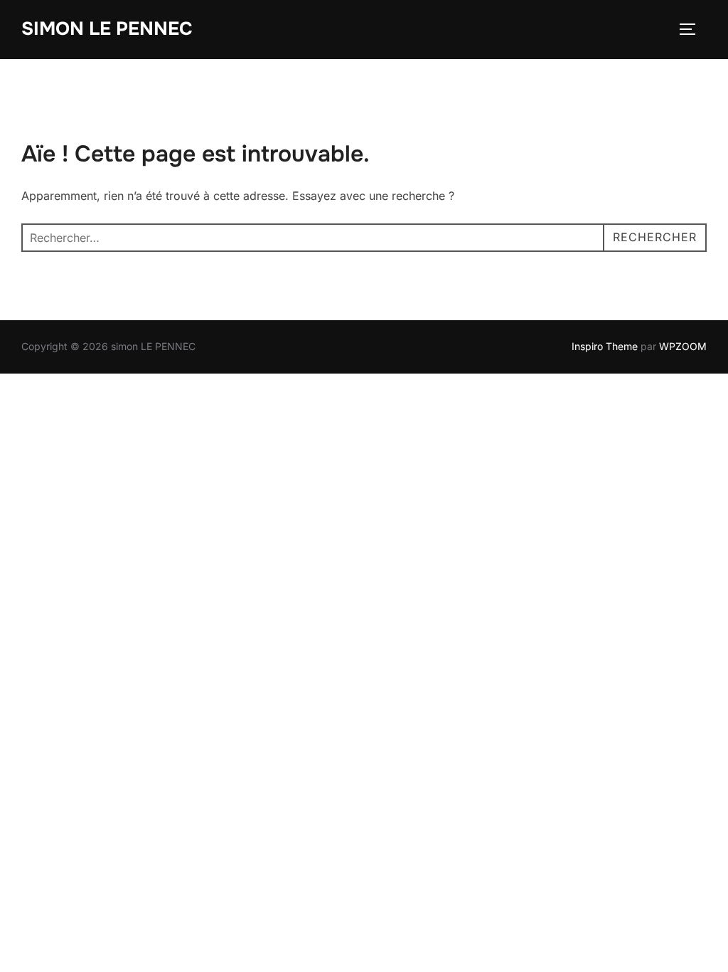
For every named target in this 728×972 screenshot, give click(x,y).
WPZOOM (683, 346)
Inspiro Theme (605, 346)
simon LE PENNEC (107, 29)
